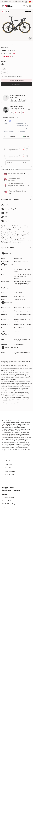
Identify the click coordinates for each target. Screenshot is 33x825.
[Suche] (24, 6)
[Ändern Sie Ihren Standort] (30, 2)
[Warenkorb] (30, 6)
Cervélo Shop (8, 464)
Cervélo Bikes (8, 468)
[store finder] (25, 1)
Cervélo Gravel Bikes (10, 475)
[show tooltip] (10, 121)
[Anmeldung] (27, 6)
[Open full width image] (30, 38)
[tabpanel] (16, 25)
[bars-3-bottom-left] (3, 6)
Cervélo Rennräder (10, 471)
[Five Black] (3, 64)
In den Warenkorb (15, 84)
